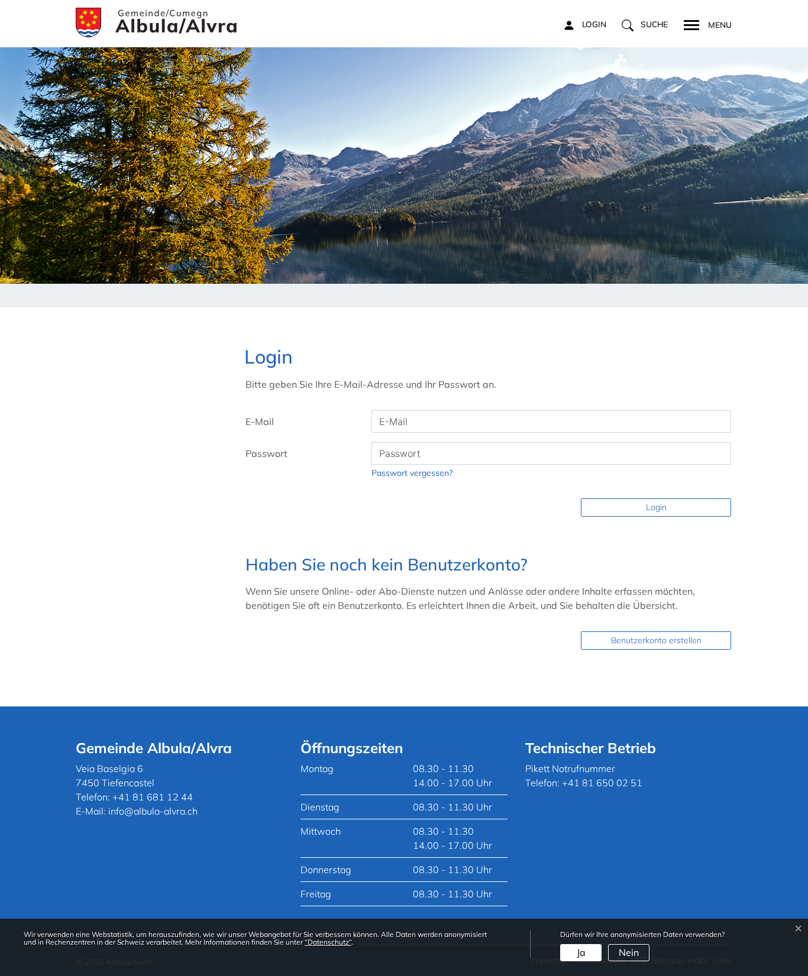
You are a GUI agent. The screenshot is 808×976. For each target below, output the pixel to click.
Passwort (266, 453)
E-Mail (259, 421)
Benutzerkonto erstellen (656, 640)
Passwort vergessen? (412, 473)
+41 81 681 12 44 (152, 797)
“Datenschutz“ (328, 942)
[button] (645, 24)
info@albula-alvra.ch (153, 811)
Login (656, 507)
